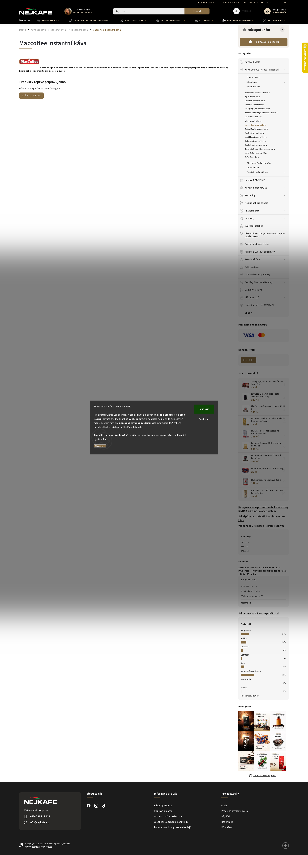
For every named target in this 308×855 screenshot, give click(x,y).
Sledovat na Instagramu (264, 775)
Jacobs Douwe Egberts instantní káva (261, 112)
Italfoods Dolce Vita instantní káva (260, 149)
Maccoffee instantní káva (255, 124)
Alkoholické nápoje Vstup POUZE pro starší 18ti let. (264, 235)
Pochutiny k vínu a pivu (257, 244)
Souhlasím (204, 409)
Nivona (244, 687)
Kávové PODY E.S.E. (255, 180)
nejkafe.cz (246, 602)
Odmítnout (204, 419)
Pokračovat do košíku (266, 42)
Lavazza (244, 646)
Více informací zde (161, 423)
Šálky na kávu (252, 267)
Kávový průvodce (207, 2)
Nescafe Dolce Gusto (251, 671)
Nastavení (100, 446)
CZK (284, 2)
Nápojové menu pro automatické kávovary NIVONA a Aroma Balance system (263, 509)
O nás (224, 805)
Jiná (243, 663)
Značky (248, 313)
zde (140, 427)
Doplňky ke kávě (253, 290)
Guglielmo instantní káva (256, 145)
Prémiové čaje (252, 259)
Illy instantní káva (252, 96)
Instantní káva (253, 86)
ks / (248, 360)
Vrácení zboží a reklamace (257, 2)
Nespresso (246, 630)
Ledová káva (253, 167)
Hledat (197, 11)
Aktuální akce (252, 210)
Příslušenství (252, 297)
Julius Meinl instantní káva (256, 129)
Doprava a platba (230, 2)
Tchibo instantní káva (254, 133)
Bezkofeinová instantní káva (257, 92)
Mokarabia (246, 679)
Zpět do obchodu (31, 95)
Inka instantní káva (253, 120)
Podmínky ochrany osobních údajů (172, 827)
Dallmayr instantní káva (255, 141)
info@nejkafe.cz (248, 579)
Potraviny (250, 195)
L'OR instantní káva (253, 116)
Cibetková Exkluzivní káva (259, 163)
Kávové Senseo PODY (256, 188)
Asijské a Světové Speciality (260, 252)
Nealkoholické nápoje (256, 203)
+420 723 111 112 (249, 586)
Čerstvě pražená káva (257, 172)
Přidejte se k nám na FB (252, 596)
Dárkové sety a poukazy (257, 274)
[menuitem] (50, 20)
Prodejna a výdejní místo (234, 811)
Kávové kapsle (252, 62)
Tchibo (244, 638)
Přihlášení (226, 827)
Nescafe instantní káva (254, 104)
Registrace (227, 822)
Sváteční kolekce (254, 226)
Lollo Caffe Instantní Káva (256, 153)
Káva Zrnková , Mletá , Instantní (262, 69)
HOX (50, 846)
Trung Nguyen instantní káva (257, 108)
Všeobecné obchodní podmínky (171, 822)
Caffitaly (245, 655)
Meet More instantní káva (256, 137)
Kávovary (250, 218)
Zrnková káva (253, 77)
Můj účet (225, 816)
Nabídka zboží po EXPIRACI (259, 305)
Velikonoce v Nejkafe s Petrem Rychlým (261, 526)
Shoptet (35, 846)
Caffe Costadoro (252, 157)
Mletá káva (252, 82)
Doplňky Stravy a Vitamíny (259, 282)
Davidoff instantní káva (255, 100)
